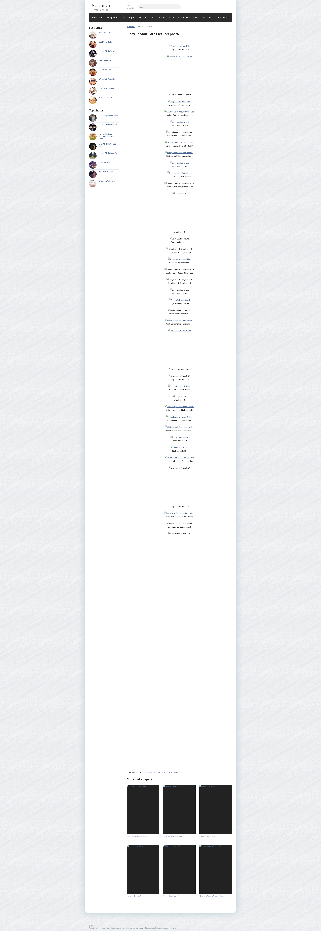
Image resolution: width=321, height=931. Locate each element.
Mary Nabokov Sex (135, 896)
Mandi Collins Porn (207, 836)
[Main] (104, 7)
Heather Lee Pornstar (173, 836)
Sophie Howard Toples (152, 772)
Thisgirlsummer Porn (172, 896)
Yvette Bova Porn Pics (137, 836)
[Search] (177, 6)
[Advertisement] (179, 75)
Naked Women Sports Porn (211, 896)
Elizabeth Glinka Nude (171, 772)
